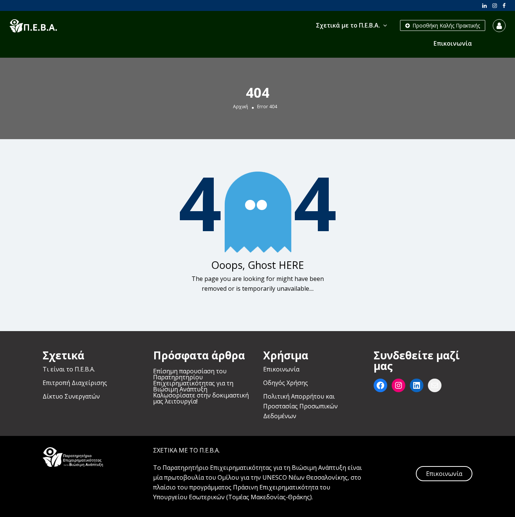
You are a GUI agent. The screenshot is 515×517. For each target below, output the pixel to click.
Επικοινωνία (453, 43)
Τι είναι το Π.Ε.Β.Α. (69, 369)
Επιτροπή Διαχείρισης (75, 383)
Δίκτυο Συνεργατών (71, 396)
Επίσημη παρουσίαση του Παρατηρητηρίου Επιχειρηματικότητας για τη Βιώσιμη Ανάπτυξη (193, 380)
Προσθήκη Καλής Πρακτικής (445, 25)
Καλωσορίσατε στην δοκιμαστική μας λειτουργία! (201, 398)
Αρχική (240, 107)
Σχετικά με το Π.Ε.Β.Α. (348, 25)
